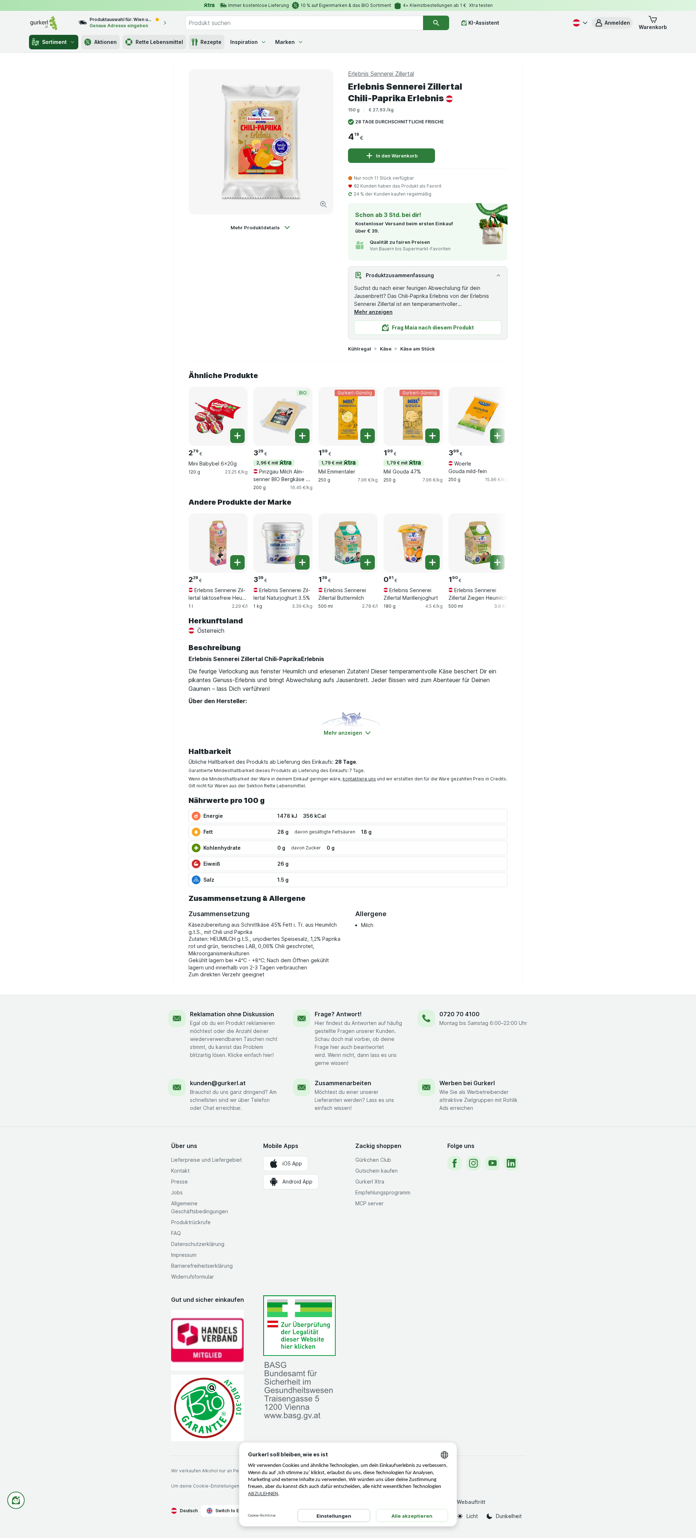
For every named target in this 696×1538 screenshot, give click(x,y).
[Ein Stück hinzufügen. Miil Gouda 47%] (432, 435)
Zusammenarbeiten (343, 1083)
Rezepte (210, 42)
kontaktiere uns (359, 779)
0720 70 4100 (459, 1014)
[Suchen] (436, 23)
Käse (386, 349)
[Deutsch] (579, 23)
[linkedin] (511, 1163)
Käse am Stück (417, 349)
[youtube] (492, 1163)
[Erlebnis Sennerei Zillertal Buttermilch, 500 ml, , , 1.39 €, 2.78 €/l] (347, 543)
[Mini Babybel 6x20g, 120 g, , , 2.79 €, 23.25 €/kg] (218, 416)
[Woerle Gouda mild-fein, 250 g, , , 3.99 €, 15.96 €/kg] (478, 416)
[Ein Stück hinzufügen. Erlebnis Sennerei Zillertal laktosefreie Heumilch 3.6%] (237, 562)
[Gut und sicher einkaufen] (207, 1408)
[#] (299, 1325)
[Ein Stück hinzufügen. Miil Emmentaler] (367, 435)
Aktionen (105, 42)
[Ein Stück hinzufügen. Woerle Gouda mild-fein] (497, 435)
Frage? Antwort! (338, 1014)
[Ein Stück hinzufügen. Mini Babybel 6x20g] (237, 435)
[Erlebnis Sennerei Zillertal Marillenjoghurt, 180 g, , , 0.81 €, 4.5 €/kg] (413, 543)
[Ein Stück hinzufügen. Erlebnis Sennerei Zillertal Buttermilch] (367, 562)
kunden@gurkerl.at (218, 1083)
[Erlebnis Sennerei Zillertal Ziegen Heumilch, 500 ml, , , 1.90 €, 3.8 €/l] (478, 543)
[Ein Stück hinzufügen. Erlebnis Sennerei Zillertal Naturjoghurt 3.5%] (302, 562)
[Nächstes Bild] (493, 416)
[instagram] (473, 1163)
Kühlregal (359, 349)
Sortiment (54, 42)
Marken (285, 42)
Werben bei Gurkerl (467, 1083)
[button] (612, 23)
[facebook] (454, 1163)
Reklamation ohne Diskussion (232, 1014)
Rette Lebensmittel (159, 42)
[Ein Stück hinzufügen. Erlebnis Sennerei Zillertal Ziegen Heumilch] (497, 562)
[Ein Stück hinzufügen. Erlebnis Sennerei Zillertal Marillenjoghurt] (432, 562)
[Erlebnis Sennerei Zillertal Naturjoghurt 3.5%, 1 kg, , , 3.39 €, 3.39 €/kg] (282, 543)
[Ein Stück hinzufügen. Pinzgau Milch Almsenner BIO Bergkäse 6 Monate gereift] (302, 435)
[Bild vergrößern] (323, 204)
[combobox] (304, 23)
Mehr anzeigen (373, 312)
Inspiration (244, 42)
